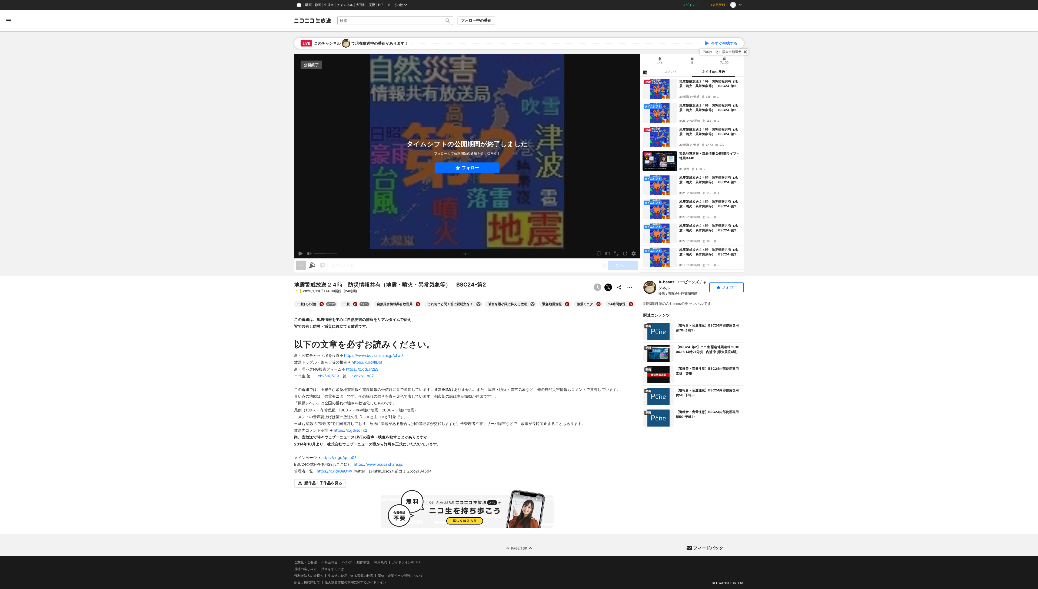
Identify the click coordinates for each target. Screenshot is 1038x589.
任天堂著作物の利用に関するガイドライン (355, 582)
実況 (372, 4)
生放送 (329, 4)
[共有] (619, 287)
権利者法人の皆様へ (308, 575)
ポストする (608, 287)
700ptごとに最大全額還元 (722, 52)
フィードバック (708, 548)
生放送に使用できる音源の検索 (350, 575)
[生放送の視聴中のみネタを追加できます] (301, 265)
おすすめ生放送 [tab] (713, 72)
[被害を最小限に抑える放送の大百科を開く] (532, 304)
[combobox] (395, 20)
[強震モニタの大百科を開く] (598, 304)
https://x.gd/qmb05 (339, 457)
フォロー (470, 167)
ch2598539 (328, 376)
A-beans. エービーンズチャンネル (682, 284)
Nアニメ (384, 4)
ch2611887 (364, 376)
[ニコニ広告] (312, 265)
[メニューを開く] (8, 20)
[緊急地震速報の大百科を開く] (567, 304)
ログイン (688, 4)
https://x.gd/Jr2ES (362, 369)
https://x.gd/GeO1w (334, 471)
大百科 (361, 4)
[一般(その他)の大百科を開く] (322, 304)
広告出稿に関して (307, 582)
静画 (318, 4)
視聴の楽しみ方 (305, 569)
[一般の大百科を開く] (355, 304)
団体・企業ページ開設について (400, 575)
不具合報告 (329, 562)
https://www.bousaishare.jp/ (379, 464)
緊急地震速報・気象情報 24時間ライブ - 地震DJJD (709, 155)
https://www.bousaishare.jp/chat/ (373, 355)
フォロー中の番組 (476, 20)
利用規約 (380, 562)
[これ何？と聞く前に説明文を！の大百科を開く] (478, 304)
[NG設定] (644, 72)
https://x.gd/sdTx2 (350, 430)
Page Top (519, 548)
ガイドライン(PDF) (406, 562)
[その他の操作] (630, 287)
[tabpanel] (692, 174)
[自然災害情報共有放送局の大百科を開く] (418, 304)
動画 (308, 4)
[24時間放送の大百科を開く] (631, 304)
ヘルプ (347, 562)
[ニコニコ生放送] (312, 20)
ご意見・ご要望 (305, 562)
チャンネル (345, 4)
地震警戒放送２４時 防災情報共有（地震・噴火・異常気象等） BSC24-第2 (708, 83)
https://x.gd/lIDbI (367, 362)
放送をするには (332, 568)
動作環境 (363, 562)
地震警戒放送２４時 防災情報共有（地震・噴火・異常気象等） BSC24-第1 (708, 131)
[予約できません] (597, 287)
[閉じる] (745, 52)
